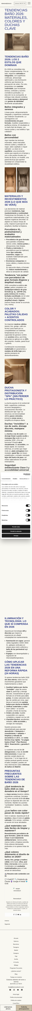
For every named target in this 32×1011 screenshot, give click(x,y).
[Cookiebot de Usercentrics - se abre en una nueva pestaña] (23, 474)
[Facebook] (14, 914)
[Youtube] (18, 914)
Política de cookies (16, 1000)
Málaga (16, 965)
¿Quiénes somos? (16, 971)
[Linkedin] (20, 914)
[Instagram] (16, 914)
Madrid (16, 950)
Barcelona (16, 944)
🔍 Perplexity (20, 879)
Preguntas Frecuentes (16, 968)
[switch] (28, 510)
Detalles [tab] (15, 478)
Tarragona (16, 947)
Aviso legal (16, 994)
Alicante (16, 938)
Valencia (16, 941)
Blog (16, 974)
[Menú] (29, 3)
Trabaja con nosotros (16, 977)
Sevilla (16, 959)
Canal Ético (16, 1003)
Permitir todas (16, 526)
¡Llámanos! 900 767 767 (20, 3)
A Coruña (16, 962)
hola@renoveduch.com (16, 987)
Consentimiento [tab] (6, 478)
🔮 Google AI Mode (17, 881)
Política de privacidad (16, 997)
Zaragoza (16, 953)
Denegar (16, 535)
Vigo (16, 956)
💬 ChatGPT (9, 879)
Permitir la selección (16, 531)
